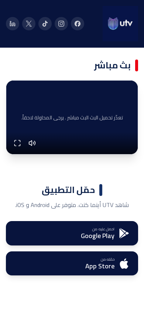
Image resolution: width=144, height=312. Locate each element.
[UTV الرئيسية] (120, 23)
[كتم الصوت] (32, 143)
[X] (28, 23)
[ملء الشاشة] (17, 143)
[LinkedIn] (12, 23)
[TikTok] (45, 23)
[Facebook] (77, 23)
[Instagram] (61, 23)
